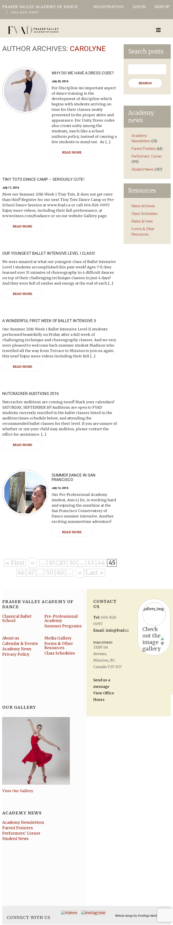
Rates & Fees (142, 221)
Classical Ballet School (17, 618)
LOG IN (139, 6)
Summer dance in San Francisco (74, 477)
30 (72, 562)
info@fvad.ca (117, 630)
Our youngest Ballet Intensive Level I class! (48, 253)
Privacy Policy (16, 654)
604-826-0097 (25, 12)
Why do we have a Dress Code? (83, 73)
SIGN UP (162, 6)
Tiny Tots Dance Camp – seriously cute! (43, 179)
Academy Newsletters (23, 822)
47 (31, 572)
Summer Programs (63, 626)
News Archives (143, 206)
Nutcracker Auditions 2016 (30, 393)
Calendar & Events (20, 643)
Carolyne (88, 48)
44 (101, 562)
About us (10, 638)
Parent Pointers (144, 149)
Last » (95, 572)
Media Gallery (58, 638)
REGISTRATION (108, 6)
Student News (143, 169)
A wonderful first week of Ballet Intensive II (49, 320)
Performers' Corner (147, 156)
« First (15, 562)
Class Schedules (144, 214)
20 (61, 562)
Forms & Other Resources (58, 645)
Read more (72, 152)
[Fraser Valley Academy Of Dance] (68, 30)
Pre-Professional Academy (61, 618)
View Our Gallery (17, 791)
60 (60, 572)
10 (52, 562)
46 (21, 572)
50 (49, 572)
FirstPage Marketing (150, 915)
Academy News (16, 648)
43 (90, 562)
